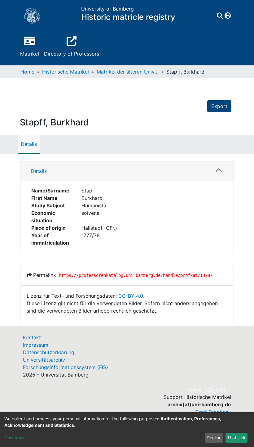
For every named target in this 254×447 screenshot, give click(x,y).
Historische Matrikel (65, 72)
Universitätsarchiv (44, 360)
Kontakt (32, 337)
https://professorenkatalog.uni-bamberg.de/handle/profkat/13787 (135, 275)
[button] (227, 16)
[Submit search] (220, 16)
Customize (15, 437)
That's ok (236, 437)
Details (29, 144)
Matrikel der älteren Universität (128, 72)
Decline (214, 437)
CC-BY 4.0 (130, 296)
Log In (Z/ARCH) (207, 389)
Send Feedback (213, 412)
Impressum (35, 345)
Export (219, 106)
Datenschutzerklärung (48, 352)
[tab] (127, 171)
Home (27, 72)
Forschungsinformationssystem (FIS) (65, 367)
